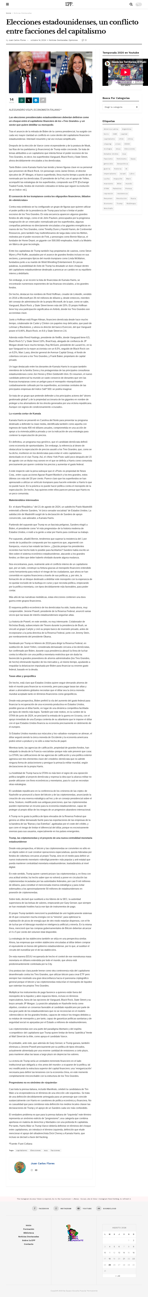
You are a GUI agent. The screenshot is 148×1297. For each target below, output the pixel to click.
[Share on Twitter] (29, 100)
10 (105, 1253)
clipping (107, 144)
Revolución (121, 198)
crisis (118, 144)
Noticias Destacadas (23, 13)
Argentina (126, 129)
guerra (107, 169)
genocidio (108, 164)
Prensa (128, 189)
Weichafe (108, 208)
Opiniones (73, 40)
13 (119, 1253)
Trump (120, 204)
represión (108, 194)
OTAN (106, 189)
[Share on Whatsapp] (21, 100)
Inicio (28, 1225)
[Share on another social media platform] (43, 100)
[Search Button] (131, 4)
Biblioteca (29, 1233)
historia (117, 169)
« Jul (117, 1276)
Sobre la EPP (28, 1240)
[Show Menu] (7, 4)
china (130, 139)
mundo (129, 184)
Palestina (117, 189)
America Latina (111, 129)
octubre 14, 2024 (38, 40)
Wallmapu (131, 204)
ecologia (108, 149)
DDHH (127, 144)
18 (110, 1259)
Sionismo (108, 204)
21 (124, 1259)
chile (121, 139)
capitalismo (21, 1150)
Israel (123, 174)
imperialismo (110, 174)
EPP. (69, 4)
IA (126, 169)
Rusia (133, 198)
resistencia (122, 194)
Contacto (28, 1244)
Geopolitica (122, 164)
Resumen (108, 198)
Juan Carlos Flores (17, 40)
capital (124, 134)
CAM (115, 134)
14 (124, 1253)
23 (133, 1259)
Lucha (107, 179)
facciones (55, 1150)
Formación (28, 1229)
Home (8, 13)
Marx (128, 179)
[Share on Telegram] (36, 100)
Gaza (133, 159)
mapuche (118, 179)
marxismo (108, 184)
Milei (119, 184)
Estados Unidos (111, 154)
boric (106, 134)
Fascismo (108, 159)
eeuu (118, 149)
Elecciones (35, 1150)
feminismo (122, 159)
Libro (132, 174)
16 (134, 1253)
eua (46, 1150)
